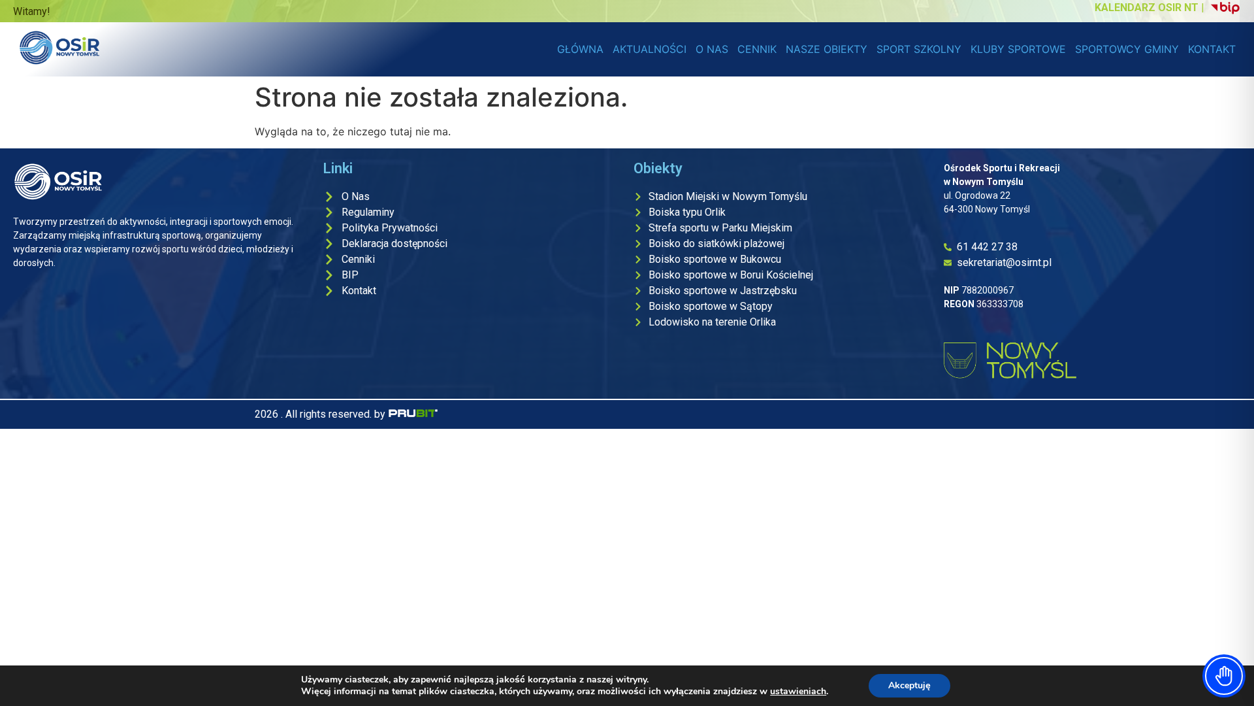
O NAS (712, 49)
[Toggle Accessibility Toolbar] (1224, 676)
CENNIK (757, 49)
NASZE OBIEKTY (826, 49)
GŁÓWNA (580, 49)
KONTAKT (1212, 49)
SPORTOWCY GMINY (1127, 49)
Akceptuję (909, 685)
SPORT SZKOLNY (918, 49)
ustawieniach (798, 692)
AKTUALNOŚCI (649, 49)
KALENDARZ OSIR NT (1146, 7)
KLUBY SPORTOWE (1018, 49)
